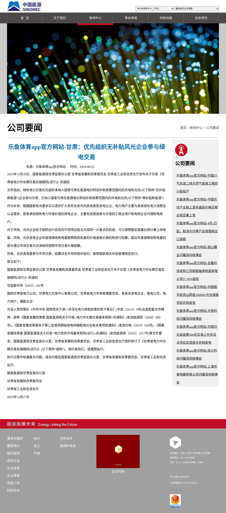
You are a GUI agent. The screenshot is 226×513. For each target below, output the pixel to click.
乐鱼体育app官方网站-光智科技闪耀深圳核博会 (196, 315)
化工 (37, 446)
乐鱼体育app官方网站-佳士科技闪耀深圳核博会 (196, 354)
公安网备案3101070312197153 (183, 483)
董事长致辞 (15, 438)
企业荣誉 (13, 475)
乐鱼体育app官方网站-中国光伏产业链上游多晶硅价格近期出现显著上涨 (197, 207)
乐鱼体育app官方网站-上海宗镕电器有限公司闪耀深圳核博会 (197, 374)
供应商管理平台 (144, 8)
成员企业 (13, 461)
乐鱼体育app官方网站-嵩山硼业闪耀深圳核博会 (196, 251)
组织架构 (13, 453)
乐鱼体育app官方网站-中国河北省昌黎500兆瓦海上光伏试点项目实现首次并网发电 (196, 334)
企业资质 (13, 468)
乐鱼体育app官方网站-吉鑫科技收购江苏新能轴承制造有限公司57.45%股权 (197, 271)
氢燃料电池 (68, 446)
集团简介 (13, 446)
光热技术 (66, 438)
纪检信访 (13, 490)
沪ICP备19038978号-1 (180, 477)
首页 (183, 128)
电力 (37, 438)
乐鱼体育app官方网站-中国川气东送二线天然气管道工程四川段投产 (197, 183)
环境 (37, 453)
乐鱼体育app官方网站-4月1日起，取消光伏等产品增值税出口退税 (197, 231)
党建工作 (13, 483)
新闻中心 (196, 128)
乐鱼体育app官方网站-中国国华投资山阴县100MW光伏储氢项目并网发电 (197, 295)
